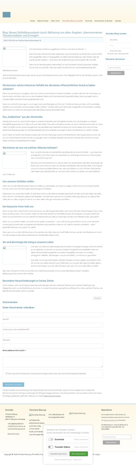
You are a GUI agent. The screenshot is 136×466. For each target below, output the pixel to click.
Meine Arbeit (42, 21)
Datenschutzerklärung (110, 420)
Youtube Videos (62, 447)
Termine (88, 21)
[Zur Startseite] (76, 6)
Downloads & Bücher (104, 21)
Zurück (97, 298)
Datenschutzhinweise (52, 396)
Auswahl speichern (58, 454)
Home (32, 21)
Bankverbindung (13, 434)
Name (5, 319)
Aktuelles (114, 40)
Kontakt (35, 454)
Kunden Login (93, 454)
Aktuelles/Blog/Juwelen (72, 21)
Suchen (118, 21)
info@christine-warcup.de (16, 426)
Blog (112, 45)
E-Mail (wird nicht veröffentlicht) (16, 329)
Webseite (6, 340)
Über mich (55, 21)
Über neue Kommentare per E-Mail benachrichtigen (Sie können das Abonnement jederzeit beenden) (47, 373)
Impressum (77, 460)
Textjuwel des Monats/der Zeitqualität (118, 52)
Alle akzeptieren (79, 454)
